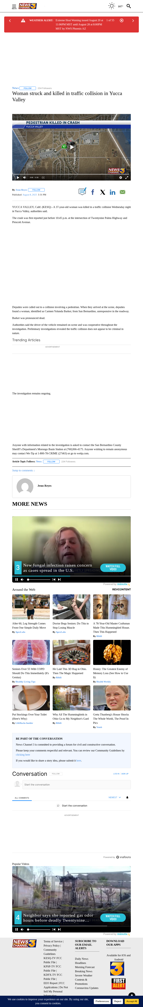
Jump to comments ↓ (23, 482)
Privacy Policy (52, 957)
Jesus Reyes (21, 190)
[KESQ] (31, 6)
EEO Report (50, 995)
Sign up (124, 786)
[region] (71, 828)
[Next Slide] (128, 371)
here (78, 772)
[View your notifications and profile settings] (127, 809)
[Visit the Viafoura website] (123, 869)
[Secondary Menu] (16, 6)
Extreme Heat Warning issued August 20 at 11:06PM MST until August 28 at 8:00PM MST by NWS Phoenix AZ (79, 24)
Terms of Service (53, 953)
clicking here (23, 767)
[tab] (22, 810)
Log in (116, 786)
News (39, 474)
